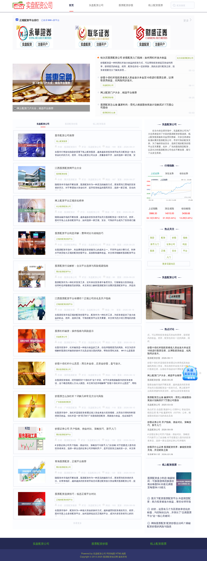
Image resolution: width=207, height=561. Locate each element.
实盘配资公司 (96, 5)
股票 (152, 250)
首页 (71, 5)
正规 (163, 250)
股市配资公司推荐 (64, 135)
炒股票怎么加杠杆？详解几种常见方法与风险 (79, 396)
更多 (186, 20)
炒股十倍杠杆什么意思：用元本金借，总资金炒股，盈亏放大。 (89, 363)
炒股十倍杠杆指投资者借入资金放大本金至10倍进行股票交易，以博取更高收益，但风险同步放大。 (137, 79)
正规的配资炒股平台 (64, 239)
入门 (169, 257)
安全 (174, 250)
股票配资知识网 (110, 556)
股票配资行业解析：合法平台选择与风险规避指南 (81, 265)
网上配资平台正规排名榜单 (69, 200)
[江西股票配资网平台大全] (31, 177)
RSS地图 (111, 553)
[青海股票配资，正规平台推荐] (31, 470)
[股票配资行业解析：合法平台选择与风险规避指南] (31, 275)
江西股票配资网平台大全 (68, 168)
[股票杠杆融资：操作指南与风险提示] (31, 340)
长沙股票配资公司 (63, 206)
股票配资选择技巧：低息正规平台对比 (75, 494)
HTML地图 (121, 553)
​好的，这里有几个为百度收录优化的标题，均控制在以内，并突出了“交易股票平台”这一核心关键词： (169, 512)
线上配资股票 (155, 5)
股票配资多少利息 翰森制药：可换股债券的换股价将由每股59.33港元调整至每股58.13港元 (161, 482)
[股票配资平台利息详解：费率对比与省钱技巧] (31, 242)
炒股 (174, 237)
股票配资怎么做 (109, 112)
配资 (163, 237)
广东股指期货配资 (63, 401)
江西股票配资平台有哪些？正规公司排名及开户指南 (83, 298)
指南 (185, 237)
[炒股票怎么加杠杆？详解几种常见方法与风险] (31, 405)
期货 (152, 237)
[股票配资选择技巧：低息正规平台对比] (31, 503)
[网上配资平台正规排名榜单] (31, 210)
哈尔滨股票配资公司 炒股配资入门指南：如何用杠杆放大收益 (133, 57)
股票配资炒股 (126, 5)
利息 (185, 244)
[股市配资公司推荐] (31, 144)
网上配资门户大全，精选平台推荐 (35, 108)
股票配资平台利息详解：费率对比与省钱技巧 (79, 233)
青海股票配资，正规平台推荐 (70, 461)
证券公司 (171, 244)
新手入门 (154, 244)
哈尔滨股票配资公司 (185, 58)
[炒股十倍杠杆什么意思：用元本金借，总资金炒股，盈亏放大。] (31, 373)
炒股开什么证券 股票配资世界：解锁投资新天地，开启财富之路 (169, 443)
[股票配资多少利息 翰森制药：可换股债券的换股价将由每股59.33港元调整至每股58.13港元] (183, 482)
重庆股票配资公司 (63, 369)
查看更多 (77, 522)
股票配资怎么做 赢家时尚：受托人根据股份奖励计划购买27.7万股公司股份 (137, 106)
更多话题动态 (168, 263)
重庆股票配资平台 (63, 271)
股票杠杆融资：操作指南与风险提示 (74, 331)
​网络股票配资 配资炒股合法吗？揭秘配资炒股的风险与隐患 (169, 524)
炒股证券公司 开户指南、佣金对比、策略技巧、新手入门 (85, 428)
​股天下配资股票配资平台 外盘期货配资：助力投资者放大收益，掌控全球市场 (169, 499)
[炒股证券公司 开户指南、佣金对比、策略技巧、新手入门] (31, 438)
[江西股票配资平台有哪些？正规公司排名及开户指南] (31, 307)
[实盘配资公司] (32, 4)
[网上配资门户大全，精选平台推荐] (51, 83)
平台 (185, 250)
